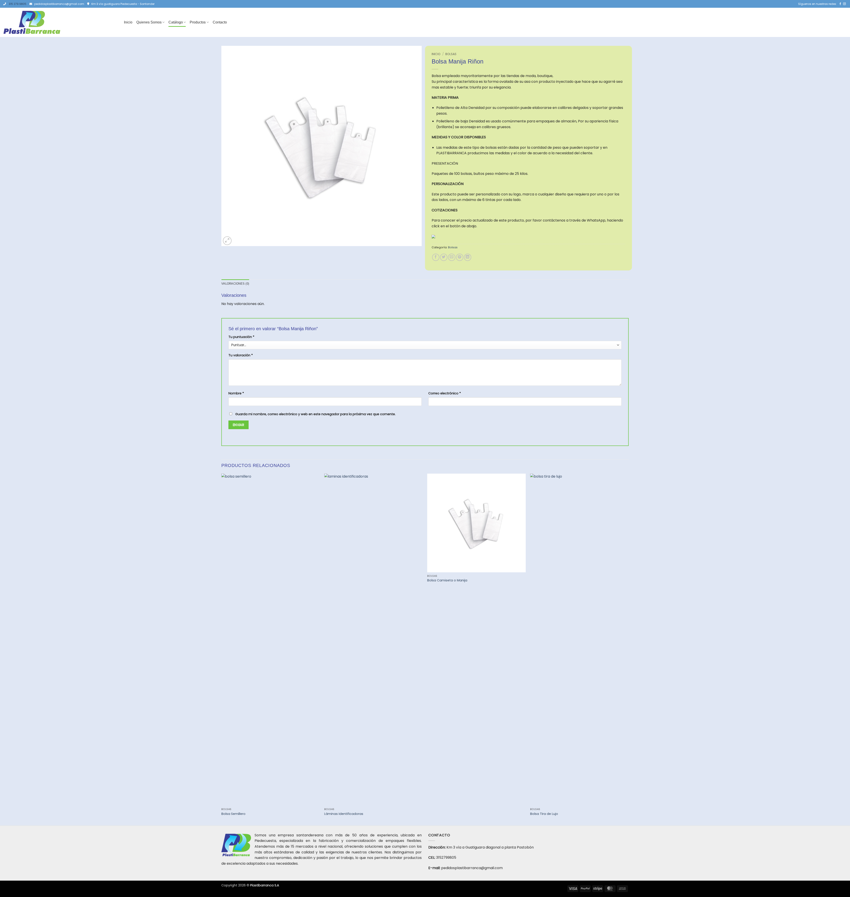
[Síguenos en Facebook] (840, 4)
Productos (198, 22)
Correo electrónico (444, 393)
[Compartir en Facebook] (435, 257)
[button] (227, 240)
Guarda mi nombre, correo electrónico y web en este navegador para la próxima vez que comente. (315, 414)
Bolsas (450, 54)
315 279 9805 (17, 4)
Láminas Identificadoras (343, 814)
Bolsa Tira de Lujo (544, 814)
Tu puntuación (241, 337)
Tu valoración (240, 355)
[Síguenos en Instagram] (844, 4)
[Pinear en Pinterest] (459, 257)
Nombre (236, 393)
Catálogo (175, 22)
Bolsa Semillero (233, 814)
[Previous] (221, 649)
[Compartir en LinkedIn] (467, 257)
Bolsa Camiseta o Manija (447, 580)
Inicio (128, 22)
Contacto (220, 22)
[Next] (628, 649)
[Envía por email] (451, 257)
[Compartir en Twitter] (443, 257)
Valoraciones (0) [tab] (235, 283)
